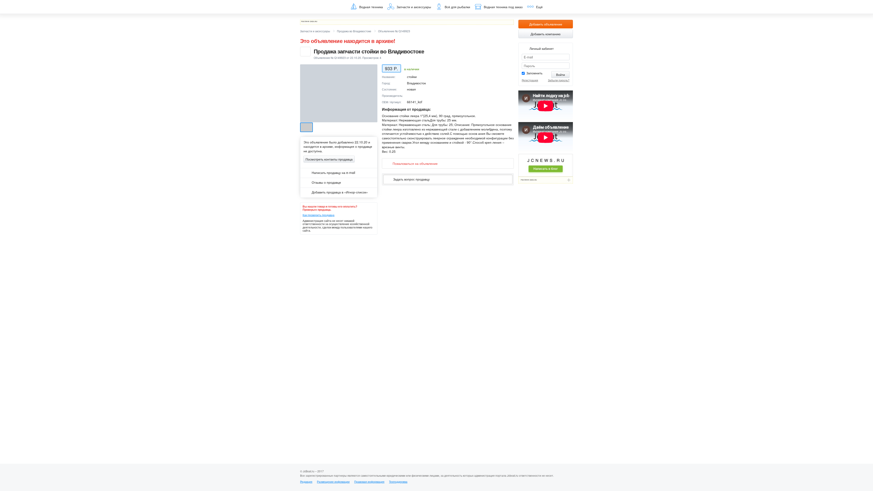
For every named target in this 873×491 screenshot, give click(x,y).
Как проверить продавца (318, 215)
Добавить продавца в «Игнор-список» (339, 192)
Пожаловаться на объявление (415, 163)
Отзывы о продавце (326, 182)
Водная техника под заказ (503, 7)
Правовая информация (369, 481)
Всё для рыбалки (457, 7)
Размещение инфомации (333, 481)
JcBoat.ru (322, 6)
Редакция (306, 481)
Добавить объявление (545, 24)
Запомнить (534, 73)
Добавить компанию (546, 34)
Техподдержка (398, 481)
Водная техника (371, 7)
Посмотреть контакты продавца (329, 159)
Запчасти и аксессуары (413, 7)
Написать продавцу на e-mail (333, 172)
